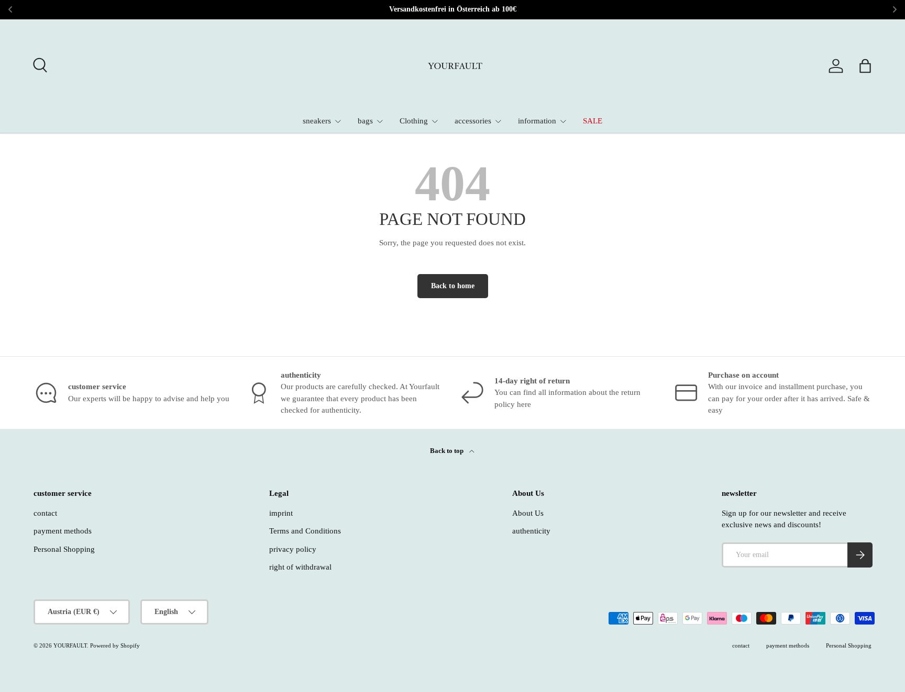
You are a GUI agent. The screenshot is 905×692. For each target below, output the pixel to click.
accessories (473, 121)
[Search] (38, 63)
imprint (281, 513)
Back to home (452, 286)
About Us (528, 513)
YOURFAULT (70, 645)
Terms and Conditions (305, 531)
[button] (865, 65)
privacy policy (292, 549)
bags (365, 121)
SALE (592, 121)
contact (45, 513)
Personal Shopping (64, 549)
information (537, 121)
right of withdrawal (300, 567)
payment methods (63, 531)
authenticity (531, 531)
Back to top (447, 451)
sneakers (317, 121)
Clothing (414, 121)
